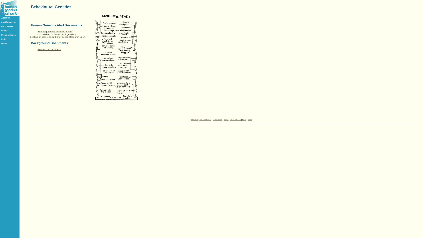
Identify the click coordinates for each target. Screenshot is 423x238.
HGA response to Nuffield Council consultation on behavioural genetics (57, 33)
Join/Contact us (8, 22)
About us (5, 18)
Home (4, 43)
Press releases (8, 35)
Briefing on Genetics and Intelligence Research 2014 (57, 37)
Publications (7, 26)
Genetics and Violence (49, 49)
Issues (4, 31)
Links (3, 39)
